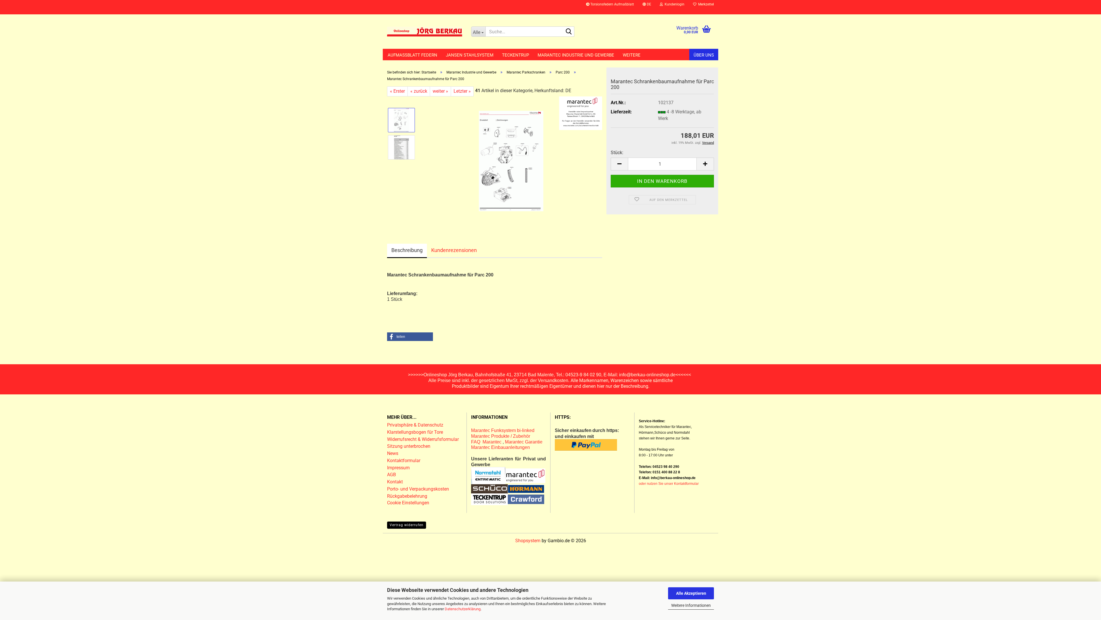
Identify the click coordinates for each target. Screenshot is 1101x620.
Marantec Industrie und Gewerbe (576, 55)
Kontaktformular (403, 460)
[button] (646, 7)
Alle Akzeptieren (691, 593)
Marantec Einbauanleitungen (500, 447)
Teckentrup (515, 55)
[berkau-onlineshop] (424, 31)
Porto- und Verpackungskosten (418, 489)
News (392, 453)
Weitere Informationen (691, 605)
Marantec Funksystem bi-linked (502, 430)
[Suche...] (568, 32)
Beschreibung (407, 250)
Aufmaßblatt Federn (412, 55)
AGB (391, 474)
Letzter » (462, 91)
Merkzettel (705, 4)
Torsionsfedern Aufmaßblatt (611, 4)
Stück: (617, 152)
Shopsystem (527, 540)
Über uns (704, 55)
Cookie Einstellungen (408, 502)
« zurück (418, 91)
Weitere (632, 55)
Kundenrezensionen (454, 250)
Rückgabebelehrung (407, 496)
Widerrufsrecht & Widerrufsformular (423, 439)
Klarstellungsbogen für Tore (415, 432)
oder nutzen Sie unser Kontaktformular (669, 484)
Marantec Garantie (523, 441)
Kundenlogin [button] (673, 4)
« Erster (397, 91)
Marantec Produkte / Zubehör (500, 436)
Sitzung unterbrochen (408, 446)
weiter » (440, 91)
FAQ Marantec (487, 441)
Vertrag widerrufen (406, 525)
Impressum (398, 467)
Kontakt (395, 482)
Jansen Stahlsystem (469, 55)
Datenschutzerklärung (463, 609)
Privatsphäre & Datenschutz (415, 425)
